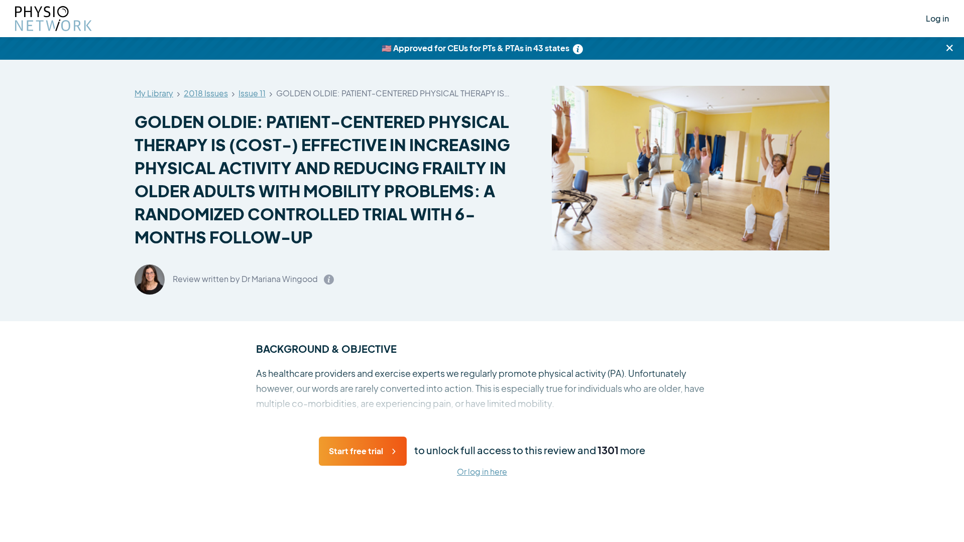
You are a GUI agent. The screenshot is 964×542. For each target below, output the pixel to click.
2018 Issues (206, 93)
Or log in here (482, 472)
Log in (937, 18)
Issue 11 (252, 93)
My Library (154, 93)
